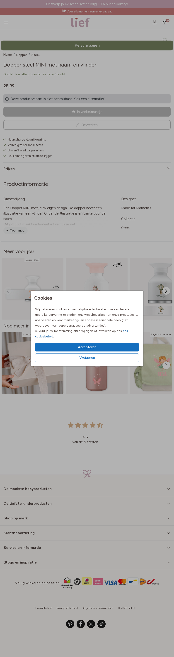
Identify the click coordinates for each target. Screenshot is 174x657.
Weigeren (87, 357)
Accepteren (87, 347)
